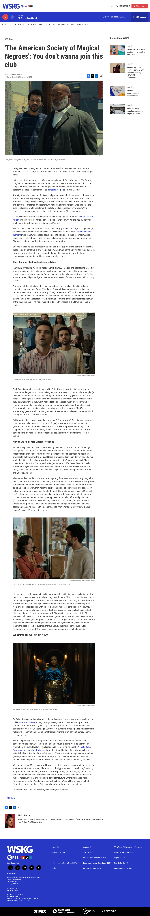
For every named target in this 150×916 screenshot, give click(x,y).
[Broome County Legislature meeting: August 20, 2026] (117, 109)
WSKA (28, 901)
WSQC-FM (10, 901)
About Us (55, 847)
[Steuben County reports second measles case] (117, 91)
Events (70, 24)
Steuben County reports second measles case (133, 93)
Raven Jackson (20, 750)
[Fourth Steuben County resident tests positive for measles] (117, 50)
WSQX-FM (17, 899)
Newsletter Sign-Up (121, 863)
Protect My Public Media (92, 868)
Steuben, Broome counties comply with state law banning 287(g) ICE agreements (135, 72)
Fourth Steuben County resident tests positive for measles (136, 52)
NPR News (9, 39)
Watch (21, 24)
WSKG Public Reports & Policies (94, 858)
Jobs (54, 868)
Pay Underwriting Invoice (123, 868)
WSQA (36, 899)
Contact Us (87, 847)
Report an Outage (120, 858)
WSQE (31, 899)
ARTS (41, 24)
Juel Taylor (36, 750)
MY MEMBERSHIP (123, 6)
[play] (5, 17)
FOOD (48, 24)
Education (31, 24)
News (4, 24)
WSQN (16, 901)
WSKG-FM (10, 899)
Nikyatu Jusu (84, 747)
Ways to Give (59, 24)
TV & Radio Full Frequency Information (128, 847)
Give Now (140, 6)
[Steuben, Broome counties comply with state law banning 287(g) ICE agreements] (117, 68)
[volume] (12, 17)
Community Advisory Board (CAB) (65, 863)
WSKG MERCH (82, 24)
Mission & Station (58, 852)
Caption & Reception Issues (124, 852)
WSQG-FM (25, 899)
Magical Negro (56, 190)
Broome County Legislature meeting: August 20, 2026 (135, 111)
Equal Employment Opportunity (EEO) (97, 863)
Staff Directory (88, 852)
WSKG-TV (23, 901)
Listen (13, 24)
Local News (130, 46)
